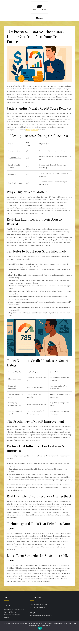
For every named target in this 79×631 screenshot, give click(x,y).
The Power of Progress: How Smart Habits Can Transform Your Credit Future (14, 613)
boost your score (32, 130)
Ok (40, 628)
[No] (77, 626)
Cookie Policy (8, 605)
